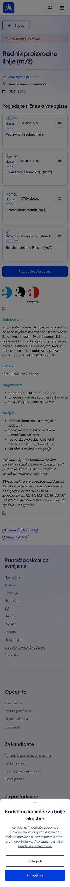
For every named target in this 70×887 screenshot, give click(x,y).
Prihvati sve (35, 875)
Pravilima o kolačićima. (35, 846)
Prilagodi (35, 861)
